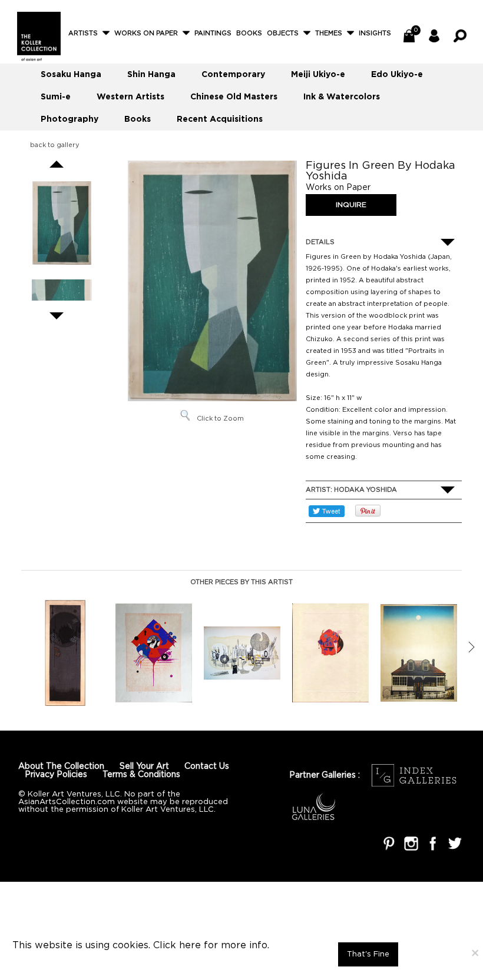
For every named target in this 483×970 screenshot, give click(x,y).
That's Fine (368, 954)
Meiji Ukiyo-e (318, 74)
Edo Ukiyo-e (397, 74)
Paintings (212, 33)
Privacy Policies (56, 774)
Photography (69, 119)
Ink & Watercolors (341, 97)
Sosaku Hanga (71, 74)
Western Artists (130, 97)
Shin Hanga (151, 74)
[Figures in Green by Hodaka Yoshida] (61, 223)
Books (249, 33)
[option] (65, 653)
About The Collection (61, 766)
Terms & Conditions (141, 774)
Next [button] (471, 647)
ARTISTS (83, 33)
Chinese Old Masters (233, 97)
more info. (245, 945)
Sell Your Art (144, 766)
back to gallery (55, 145)
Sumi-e (56, 97)
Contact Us (206, 766)
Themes (328, 33)
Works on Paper (146, 33)
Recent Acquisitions (220, 119)
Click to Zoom (220, 419)
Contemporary (233, 74)
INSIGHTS (375, 33)
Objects (283, 33)
